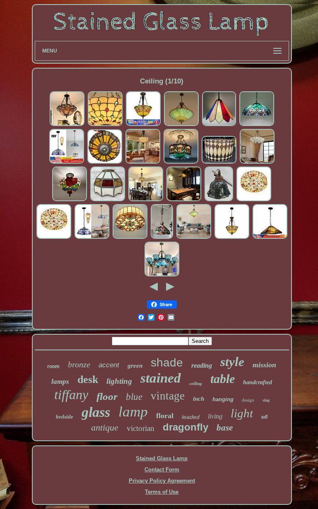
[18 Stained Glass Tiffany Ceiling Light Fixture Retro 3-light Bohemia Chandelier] (67, 125)
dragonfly (185, 427)
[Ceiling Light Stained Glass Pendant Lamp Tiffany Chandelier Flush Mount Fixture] (232, 238)
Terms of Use (161, 492)
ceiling (195, 383)
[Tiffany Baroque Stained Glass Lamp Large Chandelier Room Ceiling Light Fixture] (162, 275)
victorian (140, 428)
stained (160, 378)
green (135, 365)
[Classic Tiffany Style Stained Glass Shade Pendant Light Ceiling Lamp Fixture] (92, 238)
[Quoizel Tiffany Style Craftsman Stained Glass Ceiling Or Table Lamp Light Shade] (105, 162)
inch (198, 398)
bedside (64, 417)
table (222, 378)
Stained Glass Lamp (162, 458)
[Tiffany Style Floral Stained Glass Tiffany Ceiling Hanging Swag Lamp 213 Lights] (162, 238)
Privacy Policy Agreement (162, 481)
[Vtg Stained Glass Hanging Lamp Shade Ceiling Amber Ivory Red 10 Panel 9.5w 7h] (107, 200)
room (53, 366)
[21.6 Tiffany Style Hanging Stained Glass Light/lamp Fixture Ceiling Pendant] (184, 200)
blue (134, 397)
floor (107, 396)
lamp (133, 412)
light (242, 413)
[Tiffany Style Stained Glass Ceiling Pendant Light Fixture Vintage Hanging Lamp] (143, 125)
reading (201, 365)
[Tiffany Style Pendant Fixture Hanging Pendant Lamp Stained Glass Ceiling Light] (105, 125)
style (232, 361)
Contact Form (162, 469)
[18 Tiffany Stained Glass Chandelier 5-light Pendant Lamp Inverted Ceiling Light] (181, 162)
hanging (223, 399)
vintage (168, 396)
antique (104, 427)
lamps (60, 381)
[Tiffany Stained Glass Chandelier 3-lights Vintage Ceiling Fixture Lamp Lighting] (143, 162)
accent (109, 365)
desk (87, 379)
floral (164, 415)
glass (96, 412)
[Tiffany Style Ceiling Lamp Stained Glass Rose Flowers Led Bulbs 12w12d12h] (69, 200)
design (248, 399)
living (215, 416)
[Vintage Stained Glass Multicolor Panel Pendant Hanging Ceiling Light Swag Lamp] (219, 125)
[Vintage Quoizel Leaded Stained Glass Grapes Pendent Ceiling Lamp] (219, 200)
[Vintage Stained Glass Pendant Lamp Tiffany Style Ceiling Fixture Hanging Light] (181, 125)
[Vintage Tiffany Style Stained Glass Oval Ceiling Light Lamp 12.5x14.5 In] (219, 162)
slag (266, 400)
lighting (119, 381)
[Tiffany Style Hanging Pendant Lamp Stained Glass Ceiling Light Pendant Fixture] (257, 162)
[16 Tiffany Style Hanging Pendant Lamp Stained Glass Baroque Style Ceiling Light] (66, 162)
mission (264, 365)
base (225, 428)
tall (264, 417)
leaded (191, 417)
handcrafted (257, 382)
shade (167, 362)
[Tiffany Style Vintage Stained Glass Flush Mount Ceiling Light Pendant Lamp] (254, 200)
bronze (79, 364)
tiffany (71, 394)
